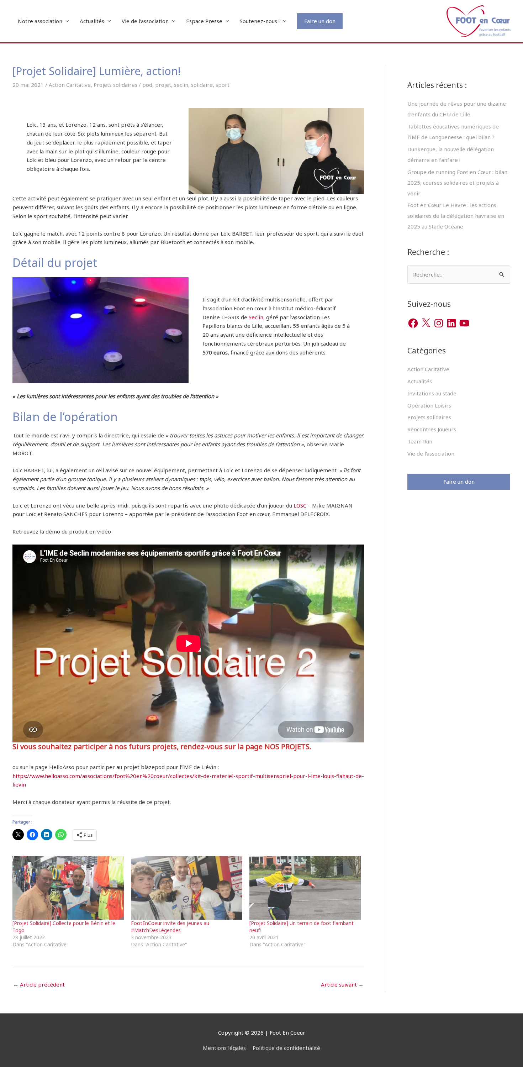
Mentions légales (224, 1047)
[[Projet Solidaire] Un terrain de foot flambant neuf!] (305, 888)
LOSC (301, 505)
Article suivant (342, 984)
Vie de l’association (145, 21)
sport (222, 84)
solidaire (202, 84)
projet (163, 84)
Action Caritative (70, 84)
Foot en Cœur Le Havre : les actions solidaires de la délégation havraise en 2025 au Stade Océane (455, 215)
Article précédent (39, 984)
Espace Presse (204, 21)
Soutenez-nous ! (260, 21)
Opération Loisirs (429, 405)
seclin (181, 84)
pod (147, 84)
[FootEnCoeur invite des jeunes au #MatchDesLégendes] (186, 888)
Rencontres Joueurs (431, 429)
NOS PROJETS (287, 746)
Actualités (92, 21)
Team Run (419, 441)
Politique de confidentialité (286, 1047)
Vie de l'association (430, 453)
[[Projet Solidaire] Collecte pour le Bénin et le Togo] (68, 888)
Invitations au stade (431, 393)
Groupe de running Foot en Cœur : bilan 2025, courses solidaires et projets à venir (457, 182)
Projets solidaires (115, 84)
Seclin (256, 317)
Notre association (40, 21)
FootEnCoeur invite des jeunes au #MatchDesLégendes (170, 927)
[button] (320, 21)
